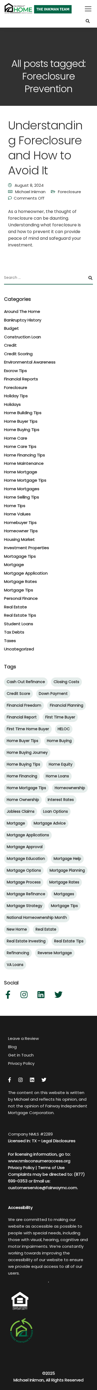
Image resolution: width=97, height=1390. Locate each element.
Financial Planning (66, 705)
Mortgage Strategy (24, 905)
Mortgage (14, 564)
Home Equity (60, 764)
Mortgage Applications (28, 835)
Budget (11, 328)
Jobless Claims (20, 811)
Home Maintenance (24, 463)
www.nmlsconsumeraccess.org (39, 1161)
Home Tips (14, 505)
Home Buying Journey (27, 752)
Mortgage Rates (20, 581)
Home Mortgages (21, 489)
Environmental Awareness (30, 362)
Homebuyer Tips (20, 522)
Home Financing (22, 776)
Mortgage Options (24, 870)
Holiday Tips (16, 396)
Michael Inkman (30, 191)
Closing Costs (66, 681)
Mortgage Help (67, 858)
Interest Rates (61, 799)
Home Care (15, 438)
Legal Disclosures (58, 1141)
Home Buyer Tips (20, 421)
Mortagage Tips (20, 556)
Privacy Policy (21, 1063)
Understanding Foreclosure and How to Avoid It (45, 147)
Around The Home (22, 311)
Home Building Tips (22, 412)
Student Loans (18, 624)
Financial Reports (21, 379)
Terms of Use (51, 1167)
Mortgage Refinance (26, 894)
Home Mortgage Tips (25, 480)
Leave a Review (23, 1038)
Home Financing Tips (24, 455)
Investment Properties (26, 547)
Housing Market (19, 539)
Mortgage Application (26, 573)
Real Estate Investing (26, 941)
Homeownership (70, 787)
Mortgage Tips (18, 590)
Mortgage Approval (25, 846)
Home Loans (57, 776)
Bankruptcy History (22, 320)
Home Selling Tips (21, 497)
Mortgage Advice (50, 823)
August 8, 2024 (29, 185)
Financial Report (22, 717)
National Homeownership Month (37, 917)
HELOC (64, 729)
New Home (17, 929)
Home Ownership (23, 799)
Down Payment (53, 693)
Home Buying (59, 740)
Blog (12, 1047)
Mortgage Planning (67, 870)
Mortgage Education (26, 858)
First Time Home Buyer (28, 729)
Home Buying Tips (21, 429)
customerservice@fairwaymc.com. (43, 1187)
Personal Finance (21, 598)
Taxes (10, 640)
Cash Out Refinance (26, 681)
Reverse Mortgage (55, 953)
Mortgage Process (24, 882)
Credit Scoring (18, 354)
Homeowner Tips (21, 531)
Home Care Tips (20, 446)
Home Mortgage (20, 472)
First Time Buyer (60, 717)
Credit (10, 345)
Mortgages (64, 894)
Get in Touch (21, 1055)
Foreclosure (69, 191)
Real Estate (15, 607)
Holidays (12, 404)
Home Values (17, 514)
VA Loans (15, 964)
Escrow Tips (15, 370)
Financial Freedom (24, 705)
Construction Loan (22, 337)
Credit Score (18, 693)
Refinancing (18, 953)
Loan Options (55, 811)
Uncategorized (19, 649)
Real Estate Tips (20, 615)
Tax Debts (14, 632)
